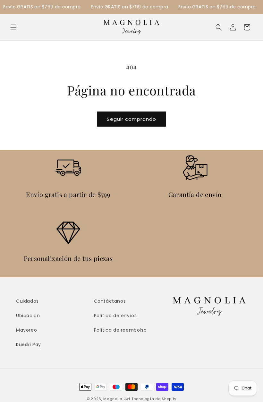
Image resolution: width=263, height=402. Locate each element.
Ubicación (28, 315)
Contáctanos (110, 301)
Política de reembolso (120, 330)
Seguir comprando (131, 119)
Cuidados (27, 301)
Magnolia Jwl (116, 398)
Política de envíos (115, 315)
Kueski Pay (28, 344)
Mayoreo (26, 330)
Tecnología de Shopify (154, 398)
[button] (13, 27)
